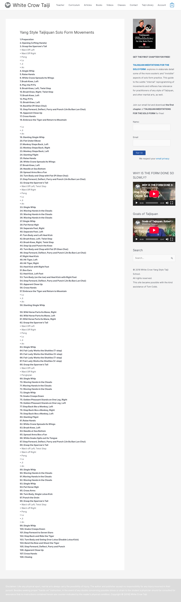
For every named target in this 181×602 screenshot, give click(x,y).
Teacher (60, 5)
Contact (134, 5)
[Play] (136, 202)
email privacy (162, 158)
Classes (122, 5)
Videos (109, 5)
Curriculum (74, 5)
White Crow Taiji (31, 5)
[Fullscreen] (171, 202)
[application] (154, 194)
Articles (88, 5)
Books (99, 5)
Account (162, 5)
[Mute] (167, 202)
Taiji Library (147, 5)
